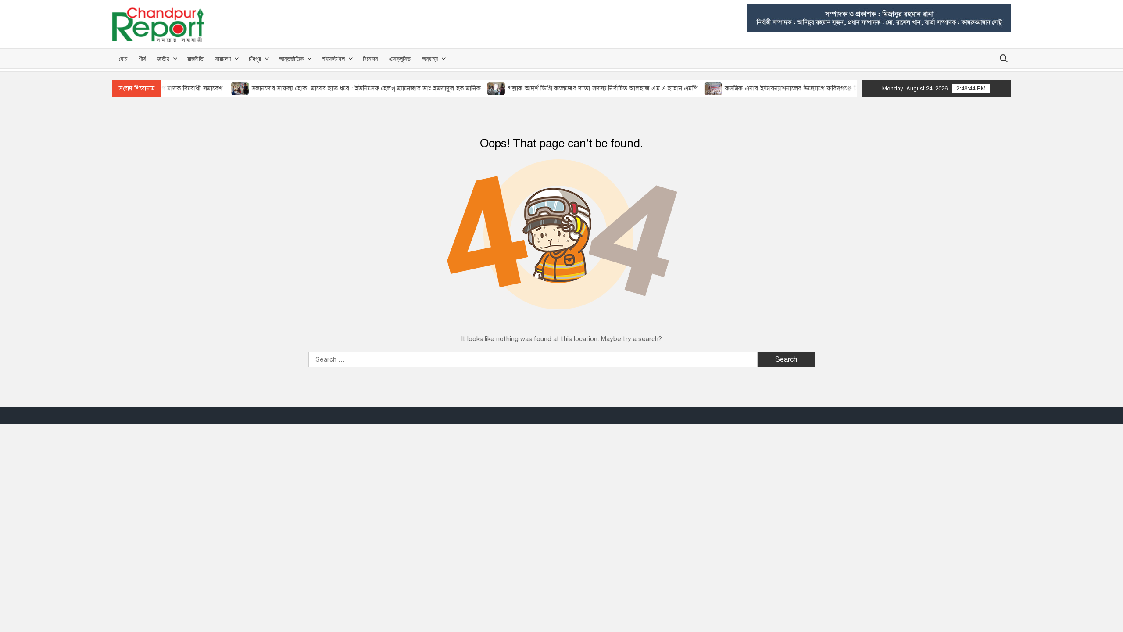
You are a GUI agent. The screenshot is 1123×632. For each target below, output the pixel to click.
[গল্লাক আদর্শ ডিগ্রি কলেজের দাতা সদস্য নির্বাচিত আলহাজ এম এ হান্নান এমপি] (482, 88)
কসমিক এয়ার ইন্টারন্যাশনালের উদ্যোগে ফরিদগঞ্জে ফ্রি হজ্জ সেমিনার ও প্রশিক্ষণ (808, 88)
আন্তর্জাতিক (291, 58)
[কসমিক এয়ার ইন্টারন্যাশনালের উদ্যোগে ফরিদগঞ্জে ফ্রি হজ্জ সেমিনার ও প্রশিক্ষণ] (699, 88)
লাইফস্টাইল (333, 58)
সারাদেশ (223, 58)
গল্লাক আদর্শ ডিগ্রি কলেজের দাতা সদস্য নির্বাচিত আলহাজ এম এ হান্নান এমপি (589, 88)
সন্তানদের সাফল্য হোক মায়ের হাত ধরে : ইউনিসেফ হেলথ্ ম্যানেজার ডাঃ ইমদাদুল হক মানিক (352, 88)
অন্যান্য (430, 58)
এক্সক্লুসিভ (400, 58)
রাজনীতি (195, 58)
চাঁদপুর (255, 58)
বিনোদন (370, 58)
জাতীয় (163, 58)
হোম (123, 58)
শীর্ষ (142, 58)
